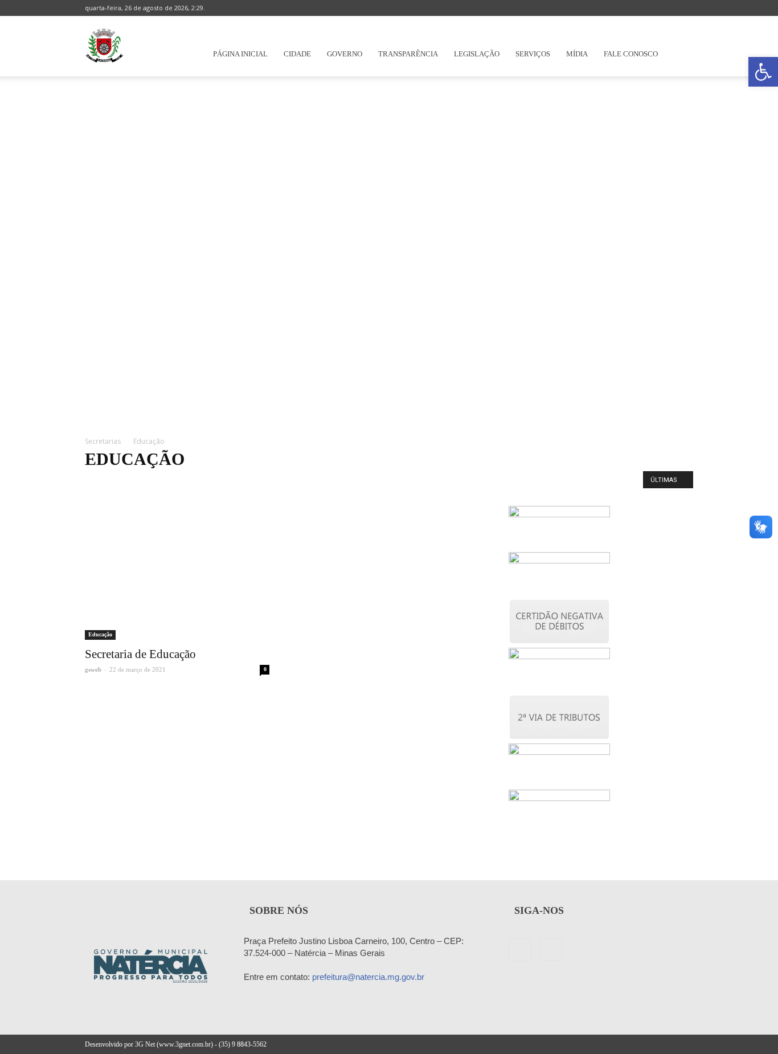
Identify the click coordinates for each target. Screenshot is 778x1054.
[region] (389, 250)
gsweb (93, 669)
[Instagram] (684, 8)
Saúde (403, 483)
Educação (277, 483)
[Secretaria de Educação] (177, 573)
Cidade (297, 54)
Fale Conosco (631, 54)
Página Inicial (240, 54)
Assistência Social (224, 483)
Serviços (532, 54)
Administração (111, 483)
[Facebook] (665, 8)
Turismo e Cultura (452, 483)
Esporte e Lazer (327, 483)
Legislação (476, 54)
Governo (344, 54)
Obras (372, 483)
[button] (763, 72)
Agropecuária (165, 483)
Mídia (577, 54)
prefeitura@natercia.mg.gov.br (368, 977)
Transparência (408, 54)
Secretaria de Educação (140, 654)
